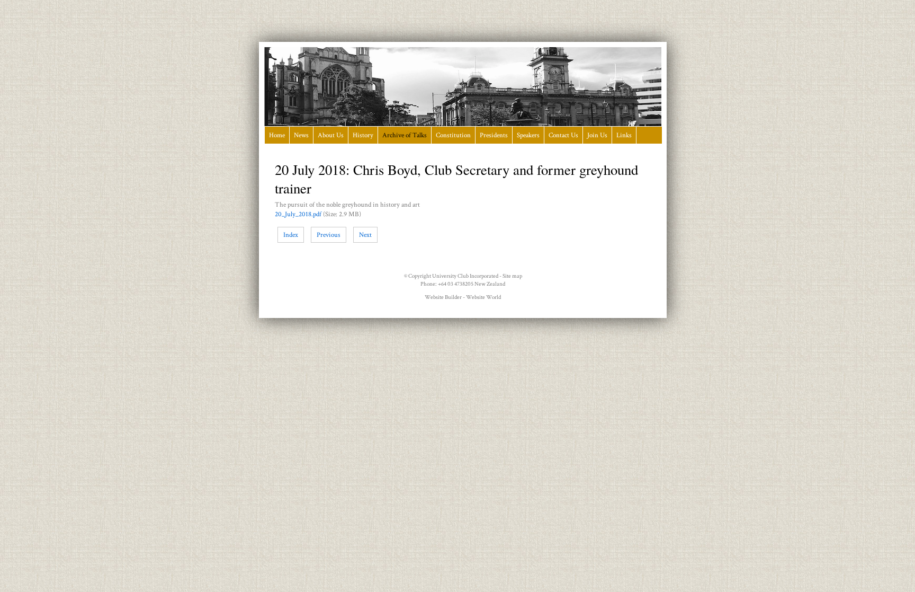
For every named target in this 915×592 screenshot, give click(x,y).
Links (624, 135)
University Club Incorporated (465, 276)
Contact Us (563, 135)
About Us (331, 135)
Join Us (597, 135)
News (301, 135)
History (363, 135)
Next (365, 235)
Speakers (528, 135)
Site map (512, 276)
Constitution (453, 135)
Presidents (494, 135)
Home (277, 135)
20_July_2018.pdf (298, 214)
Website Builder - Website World (463, 297)
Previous (328, 235)
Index (290, 235)
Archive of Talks (404, 135)
